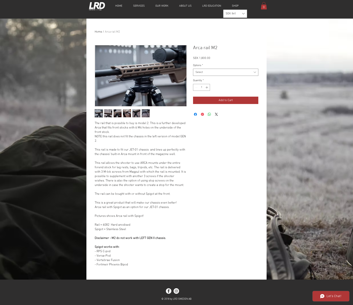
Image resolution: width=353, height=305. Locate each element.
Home (98, 32)
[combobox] (225, 72)
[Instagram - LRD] (176, 291)
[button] (235, 14)
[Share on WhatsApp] (209, 114)
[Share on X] (216, 114)
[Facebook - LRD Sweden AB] (168, 291)
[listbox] (235, 14)
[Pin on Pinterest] (202, 114)
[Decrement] (196, 87)
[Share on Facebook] (195, 114)
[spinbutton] (201, 87)
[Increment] (207, 87)
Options (198, 65)
